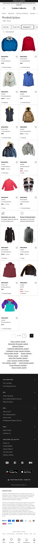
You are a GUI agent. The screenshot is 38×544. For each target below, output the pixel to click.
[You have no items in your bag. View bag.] (34, 8)
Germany (26, 534)
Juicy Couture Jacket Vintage (18, 360)
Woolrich (11, 13)
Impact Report (8, 449)
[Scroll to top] (31, 336)
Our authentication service (12, 399)
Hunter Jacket (13, 356)
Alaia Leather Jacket (18, 341)
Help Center (7, 430)
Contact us (7, 433)
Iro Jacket (24, 356)
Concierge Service (9, 386)
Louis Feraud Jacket (26, 363)
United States (19, 534)
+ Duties (7, 98)
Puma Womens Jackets (17, 365)
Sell (4, 408)
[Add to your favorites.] (17, 57)
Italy (35, 534)
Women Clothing (22, 13)
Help (4, 427)
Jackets (32, 13)
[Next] (24, 336)
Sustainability (7, 446)
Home (4, 13)
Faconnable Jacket (11, 353)
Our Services (8, 379)
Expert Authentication (27, 217)
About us (6, 443)
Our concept (7, 383)
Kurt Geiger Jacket (9, 363)
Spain (31, 534)
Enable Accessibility (19, 1)
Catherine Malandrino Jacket (18, 349)
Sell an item (7, 417)
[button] (34, 8)
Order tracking (8, 396)
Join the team (7, 452)
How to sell (7, 411)
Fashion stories (8, 455)
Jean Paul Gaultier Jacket (17, 358)
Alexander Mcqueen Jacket (18, 344)
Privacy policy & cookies (18, 485)
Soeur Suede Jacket (19, 368)
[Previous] (14, 336)
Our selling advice (9, 414)
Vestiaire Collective (11, 439)
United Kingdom (11, 534)
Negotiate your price (8, 217)
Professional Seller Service (12, 420)
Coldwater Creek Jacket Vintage (18, 351)
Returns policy (8, 402)
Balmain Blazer (18, 346)
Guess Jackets (26, 353)
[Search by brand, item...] (4, 8)
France (4, 534)
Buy (4, 392)
